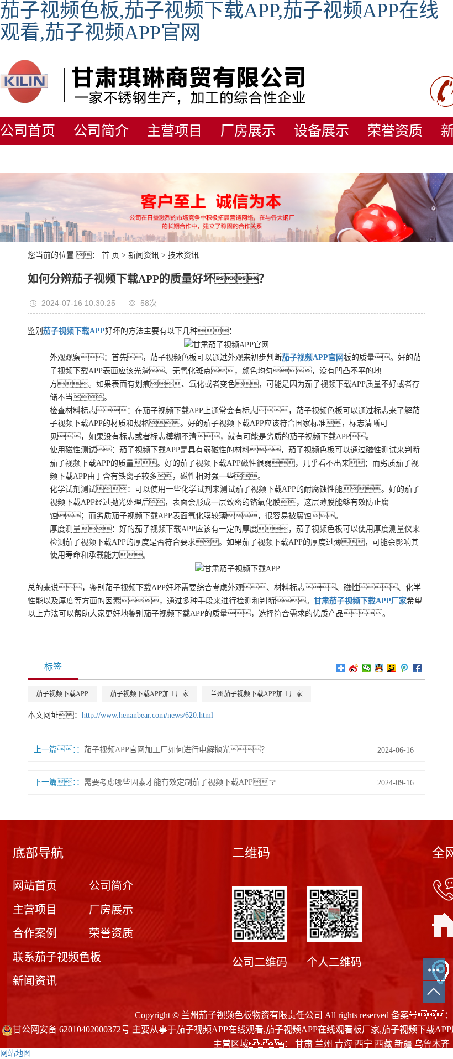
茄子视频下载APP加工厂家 (149, 694)
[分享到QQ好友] (379, 668)
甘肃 (304, 1043)
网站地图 (15, 1053)
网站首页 (35, 886)
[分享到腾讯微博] (404, 668)
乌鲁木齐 (432, 1043)
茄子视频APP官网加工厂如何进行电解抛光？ (176, 749)
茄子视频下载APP (62, 694)
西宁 (363, 1043)
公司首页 (27, 130)
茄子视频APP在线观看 (220, 1029)
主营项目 (174, 130)
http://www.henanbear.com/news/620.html (147, 715)
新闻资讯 (143, 255)
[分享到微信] (366, 668)
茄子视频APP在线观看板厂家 (323, 1029)
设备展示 (321, 130)
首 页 (110, 255)
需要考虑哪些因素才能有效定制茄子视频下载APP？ (180, 782)
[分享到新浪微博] (354, 668)
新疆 (403, 1043)
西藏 (383, 1043)
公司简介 (101, 130)
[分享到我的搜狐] (392, 668)
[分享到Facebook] (417, 668)
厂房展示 (248, 130)
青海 (343, 1043)
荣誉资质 (395, 130)
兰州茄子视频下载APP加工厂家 (256, 694)
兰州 (324, 1043)
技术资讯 (183, 255)
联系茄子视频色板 (57, 957)
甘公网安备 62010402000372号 (71, 1029)
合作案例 (35, 933)
